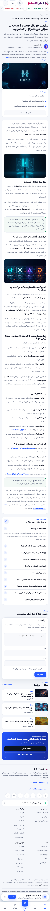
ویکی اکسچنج (38, 45)
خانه (47, 15)
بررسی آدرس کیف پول (41, 821)
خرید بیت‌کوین (19, 850)
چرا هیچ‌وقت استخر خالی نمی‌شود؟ (33, 101)
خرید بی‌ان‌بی (20, 863)
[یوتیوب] (20, 795)
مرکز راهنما (45, 846)
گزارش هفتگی (44, 863)
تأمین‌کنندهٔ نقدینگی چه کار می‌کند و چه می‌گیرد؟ (29, 106)
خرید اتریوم (20, 855)
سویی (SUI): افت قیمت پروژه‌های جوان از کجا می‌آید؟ (19, 709)
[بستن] (5, 897)
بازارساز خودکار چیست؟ (36, 96)
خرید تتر (21, 846)
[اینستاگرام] (45, 795)
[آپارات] (14, 795)
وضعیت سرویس (19, 825)
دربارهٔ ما (21, 813)
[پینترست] (7, 795)
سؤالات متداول (43, 855)
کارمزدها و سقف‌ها (42, 850)
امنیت (22, 817)
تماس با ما (20, 829)
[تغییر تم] (5, 3)
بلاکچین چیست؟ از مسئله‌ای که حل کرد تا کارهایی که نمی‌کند (20, 695)
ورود (12, 3)
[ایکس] (33, 795)
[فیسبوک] (26, 795)
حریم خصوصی (19, 837)
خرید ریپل (21, 859)
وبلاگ (41, 15)
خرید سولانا (20, 867)
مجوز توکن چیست (17, 429)
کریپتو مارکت (44, 817)
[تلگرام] (39, 795)
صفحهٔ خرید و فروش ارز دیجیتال (17, 474)
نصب (12, 897)
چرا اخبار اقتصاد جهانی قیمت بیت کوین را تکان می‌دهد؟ (19, 722)
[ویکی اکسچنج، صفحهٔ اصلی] (38, 3)
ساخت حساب (26, 748)
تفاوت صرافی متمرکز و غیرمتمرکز (23, 448)
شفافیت (21, 821)
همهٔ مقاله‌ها (8, 684)
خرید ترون (20, 871)
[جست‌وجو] (20, 3)
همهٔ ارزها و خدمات (42, 813)
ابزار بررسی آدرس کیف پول (40, 885)
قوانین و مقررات (19, 833)
